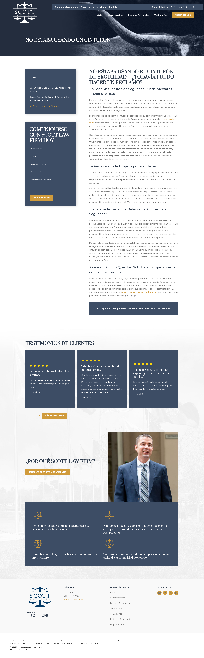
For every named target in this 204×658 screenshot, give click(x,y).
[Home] (24, 12)
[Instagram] (171, 593)
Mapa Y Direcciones (73, 599)
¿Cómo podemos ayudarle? (40, 180)
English (113, 7)
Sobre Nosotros (117, 598)
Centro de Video (97, 7)
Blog (83, 7)
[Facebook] (165, 593)
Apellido (33, 156)
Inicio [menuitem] (99, 15)
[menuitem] (51, 89)
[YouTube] (159, 593)
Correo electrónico (37, 172)
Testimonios (116, 608)
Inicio (112, 592)
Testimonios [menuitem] (160, 15)
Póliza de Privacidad (120, 619)
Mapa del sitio (117, 624)
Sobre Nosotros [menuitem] (115, 15)
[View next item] (37, 416)
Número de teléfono (38, 164)
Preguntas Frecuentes (66, 7)
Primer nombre (36, 149)
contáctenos (116, 614)
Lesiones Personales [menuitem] (138, 15)
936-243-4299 (182, 7)
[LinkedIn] (176, 593)
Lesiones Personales (120, 603)
